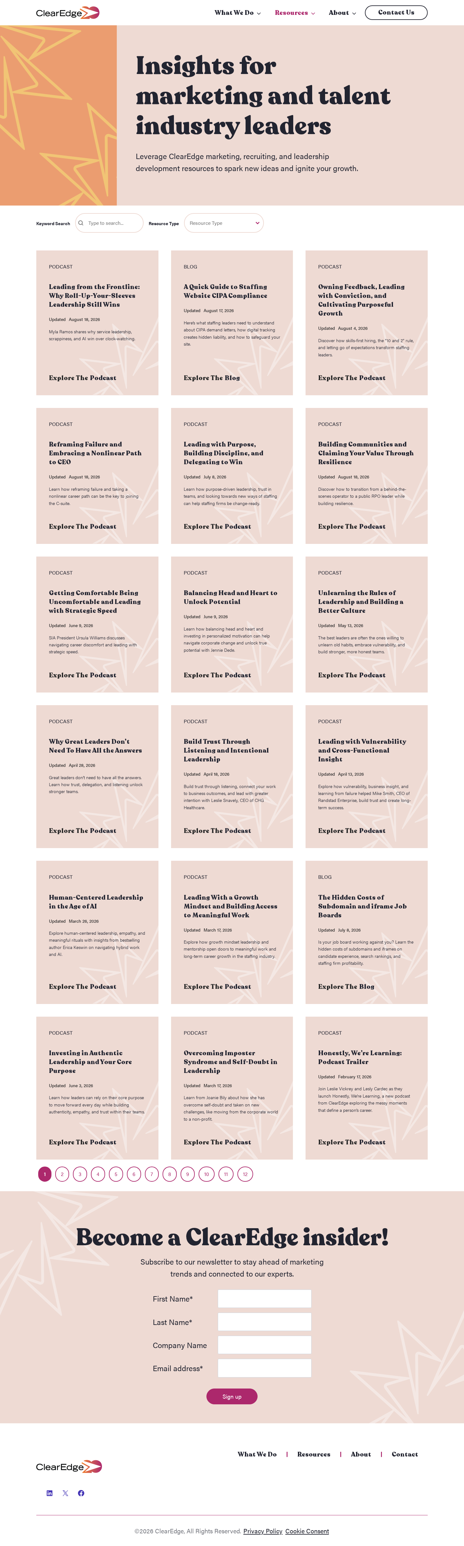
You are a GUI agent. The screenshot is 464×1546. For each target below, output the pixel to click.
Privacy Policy (263, 1530)
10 (206, 1174)
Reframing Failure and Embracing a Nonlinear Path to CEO (95, 453)
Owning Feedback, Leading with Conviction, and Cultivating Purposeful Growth (361, 300)
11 (226, 1174)
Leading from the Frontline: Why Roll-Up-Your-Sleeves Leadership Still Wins (94, 296)
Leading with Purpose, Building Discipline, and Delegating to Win (223, 453)
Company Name (180, 1345)
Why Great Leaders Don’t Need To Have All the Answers (95, 746)
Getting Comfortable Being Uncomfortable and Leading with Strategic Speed (95, 602)
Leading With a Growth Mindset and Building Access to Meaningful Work (230, 906)
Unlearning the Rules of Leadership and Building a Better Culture (360, 602)
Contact (405, 1454)
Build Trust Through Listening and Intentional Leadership (226, 750)
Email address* (178, 1368)
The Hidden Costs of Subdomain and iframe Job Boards (362, 906)
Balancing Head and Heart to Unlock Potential (230, 597)
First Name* (173, 1298)
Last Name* (172, 1321)
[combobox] (218, 223)
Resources (291, 13)
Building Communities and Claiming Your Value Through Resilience (366, 453)
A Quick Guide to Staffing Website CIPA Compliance (225, 291)
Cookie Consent (307, 1530)
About (339, 13)
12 (245, 1174)
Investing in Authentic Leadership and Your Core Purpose (90, 1062)
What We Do (234, 13)
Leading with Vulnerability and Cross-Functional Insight (362, 750)
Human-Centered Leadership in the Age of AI (96, 902)
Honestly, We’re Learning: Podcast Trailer (360, 1057)
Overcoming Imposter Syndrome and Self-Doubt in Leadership (230, 1062)
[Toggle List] (257, 223)
